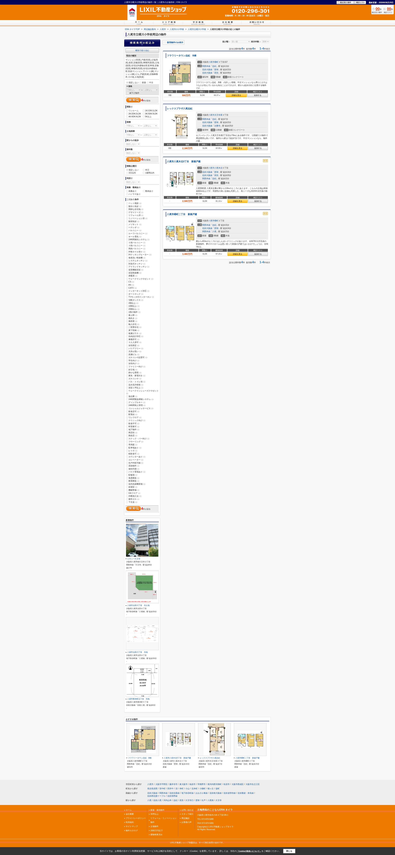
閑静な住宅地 (136, 209)
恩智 (216, 69)
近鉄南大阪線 (216, 793)
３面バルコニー (137, 245)
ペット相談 (135, 203)
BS (131, 285)
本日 (147, 170)
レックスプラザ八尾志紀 (179, 108)
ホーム (129, 810)
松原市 (227, 784)
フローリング (136, 441)
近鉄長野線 (172, 796)
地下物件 (134, 429)
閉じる (289, 851)
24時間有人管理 (137, 405)
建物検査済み (156, 834)
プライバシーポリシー (136, 818)
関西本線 (206, 66)
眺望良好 (134, 221)
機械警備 (134, 490)
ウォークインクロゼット (141, 279)
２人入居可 (135, 342)
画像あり (133, 191)
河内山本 (167, 800)
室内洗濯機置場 (137, 484)
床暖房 (133, 276)
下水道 (133, 502)
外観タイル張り (137, 252)
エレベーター (136, 460)
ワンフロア (135, 417)
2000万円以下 (156, 830)
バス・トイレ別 (137, 381)
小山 (187, 788)
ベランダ (134, 227)
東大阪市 (183, 784)
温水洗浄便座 (136, 385)
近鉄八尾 (157, 800)
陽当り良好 (135, 206)
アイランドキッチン (139, 266)
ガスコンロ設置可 (138, 357)
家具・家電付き (137, 375)
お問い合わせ (187, 810)
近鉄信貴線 (174, 793)
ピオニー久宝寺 (133, 559)
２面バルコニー (137, 242)
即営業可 (134, 426)
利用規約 (130, 822)
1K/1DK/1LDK (151, 110)
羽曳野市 (202, 784)
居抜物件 (134, 466)
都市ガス (134, 499)
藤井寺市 (173, 784)
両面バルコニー (137, 248)
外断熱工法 (135, 496)
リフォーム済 (136, 215)
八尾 (214, 231)
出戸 (204, 800)
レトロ (133, 450)
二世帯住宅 (135, 327)
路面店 (133, 435)
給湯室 (133, 487)
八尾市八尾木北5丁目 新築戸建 (184, 161)
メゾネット (135, 224)
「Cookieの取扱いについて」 (249, 851)
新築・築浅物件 (157, 810)
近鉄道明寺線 (230, 793)
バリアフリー (136, 348)
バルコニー (135, 230)
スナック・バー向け (139, 438)
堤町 (218, 788)
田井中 (170, 788)
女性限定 (134, 345)
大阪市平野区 (161, 784)
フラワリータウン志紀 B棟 (183, 55)
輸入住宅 (134, 324)
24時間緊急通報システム (141, 399)
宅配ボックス (136, 300)
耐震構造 (134, 481)
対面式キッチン (137, 264)
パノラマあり (135, 194)
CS (131, 282)
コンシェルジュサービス (141, 408)
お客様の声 (186, 822)
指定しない (134, 82)
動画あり (149, 191)
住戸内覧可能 (136, 463)
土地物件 (154, 826)
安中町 (162, 788)
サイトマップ (132, 826)
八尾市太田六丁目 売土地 (138, 605)
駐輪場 (133, 475)
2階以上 (133, 303)
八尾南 (211, 800)
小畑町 (203, 788)
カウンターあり (137, 457)
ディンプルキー (137, 402)
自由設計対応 (136, 336)
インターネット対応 (139, 291)
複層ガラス (135, 333)
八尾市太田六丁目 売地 (137, 652)
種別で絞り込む (142, 50)
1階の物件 (134, 312)
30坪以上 (154, 814)
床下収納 (134, 330)
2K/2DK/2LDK (135, 114)
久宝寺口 (189, 800)
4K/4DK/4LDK (135, 116)
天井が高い (135, 351)
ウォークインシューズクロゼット (142, 392)
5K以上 (148, 116)
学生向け (134, 360)
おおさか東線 (201, 793)
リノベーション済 (138, 218)
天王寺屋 (218, 115)
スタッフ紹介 (187, 814)
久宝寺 (219, 800)
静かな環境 (135, 372)
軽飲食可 (134, 454)
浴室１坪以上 (136, 388)
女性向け (134, 363)
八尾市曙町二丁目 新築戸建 (182, 214)
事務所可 (134, 339)
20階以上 (134, 309)
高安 (216, 73)
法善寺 (217, 126)
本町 (181, 788)
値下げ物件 (134, 93)
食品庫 (133, 396)
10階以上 (134, 306)
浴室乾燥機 (135, 273)
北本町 (194, 788)
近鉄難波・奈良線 (246, 793)
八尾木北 (218, 168)
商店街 (133, 432)
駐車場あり (135, 448)
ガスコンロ (135, 378)
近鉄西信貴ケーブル (156, 796)
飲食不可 (134, 423)
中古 (151, 82)
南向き (133, 318)
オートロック (136, 294)
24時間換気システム (139, 239)
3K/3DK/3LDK (151, 114)
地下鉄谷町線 (187, 793)
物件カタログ (132, 830)
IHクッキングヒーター (140, 254)
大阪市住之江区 (253, 784)
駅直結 (133, 414)
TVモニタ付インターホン (141, 297)
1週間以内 (149, 173)
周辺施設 (185, 818)
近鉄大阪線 (207, 69)
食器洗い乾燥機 (137, 258)
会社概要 (130, 814)
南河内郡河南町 (215, 784)
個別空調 (134, 469)
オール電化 (135, 236)
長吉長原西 (152, 788)
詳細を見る (236, 95)
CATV (132, 288)
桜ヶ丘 (211, 788)
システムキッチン (138, 260)
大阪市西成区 (238, 784)
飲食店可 (134, 411)
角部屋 (133, 321)
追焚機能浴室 (136, 270)
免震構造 (134, 478)
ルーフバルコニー (138, 233)
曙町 (216, 62)
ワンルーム (134, 110)
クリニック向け (137, 420)
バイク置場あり (137, 472)
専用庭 (133, 444)
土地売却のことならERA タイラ (215, 809)
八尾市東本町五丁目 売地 (138, 699)
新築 (144, 82)
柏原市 (192, 784)
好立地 (133, 369)
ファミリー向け (137, 366)
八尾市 (211, 62)
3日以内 (132, 173)
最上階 (133, 315)
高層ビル (134, 354)
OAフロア (134, 493)
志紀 (214, 66)
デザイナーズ (136, 212)
